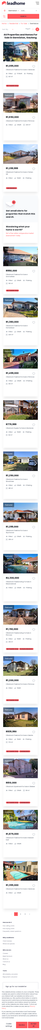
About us (5, 959)
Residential (13, 23)
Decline (22, 1025)
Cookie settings (9, 1025)
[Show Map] (37, 29)
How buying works (8, 928)
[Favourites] (33, 66)
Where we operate (9, 944)
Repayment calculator (10, 977)
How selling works (9, 926)
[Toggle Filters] (4, 16)
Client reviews (7, 941)
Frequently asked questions (12, 931)
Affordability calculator (10, 974)
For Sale (24, 23)
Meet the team (7, 956)
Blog (4, 964)
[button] (18, 11)
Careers (5, 953)
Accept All (33, 1025)
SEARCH (23, 16)
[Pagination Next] (29, 914)
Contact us (6, 962)
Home (4, 23)
